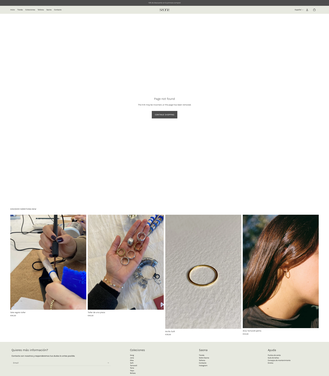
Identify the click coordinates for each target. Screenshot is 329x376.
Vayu (132, 370)
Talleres (202, 360)
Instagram (203, 365)
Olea (132, 360)
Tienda (201, 355)
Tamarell (133, 365)
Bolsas (133, 373)
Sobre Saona (204, 358)
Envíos (270, 363)
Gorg (132, 355)
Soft (131, 363)
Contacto (202, 363)
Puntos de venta (274, 355)
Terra (132, 368)
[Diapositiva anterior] (13, 262)
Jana (132, 358)
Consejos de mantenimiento (279, 360)
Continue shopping (164, 114)
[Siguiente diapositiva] (83, 262)
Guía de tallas (273, 358)
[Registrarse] (108, 363)
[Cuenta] (307, 10)
